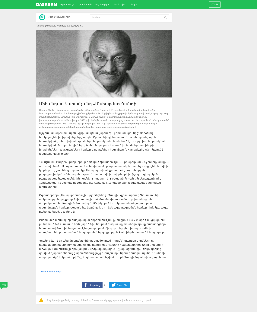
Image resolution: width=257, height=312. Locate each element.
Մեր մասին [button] (119, 4)
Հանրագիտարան (46, 25)
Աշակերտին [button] (85, 4)
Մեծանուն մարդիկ (68, 25)
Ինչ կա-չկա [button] (102, 4)
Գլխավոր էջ (67, 4)
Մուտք (215, 4)
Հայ (133, 4)
